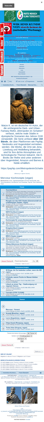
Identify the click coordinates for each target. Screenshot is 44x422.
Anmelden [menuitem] (40, 81)
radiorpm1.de (32, 375)
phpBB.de (30, 417)
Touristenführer (11, 190)
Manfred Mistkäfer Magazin (22, 54)
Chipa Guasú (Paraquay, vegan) (17, 323)
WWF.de (14, 60)
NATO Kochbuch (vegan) (15, 212)
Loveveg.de (18, 55)
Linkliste (5, 81)
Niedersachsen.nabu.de (29, 56)
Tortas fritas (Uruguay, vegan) (16, 328)
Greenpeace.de (22, 60)
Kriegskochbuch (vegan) (14, 228)
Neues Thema (6, 261)
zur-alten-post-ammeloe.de (9, 376)
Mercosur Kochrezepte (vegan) (17, 178)
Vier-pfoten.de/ (27, 55)
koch (10, 180)
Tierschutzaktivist (6, 182)
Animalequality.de (9, 55)
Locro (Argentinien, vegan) (15, 318)
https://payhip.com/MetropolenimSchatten (22, 169)
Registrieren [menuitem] (30, 81)
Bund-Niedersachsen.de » (25, 376)
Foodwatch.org (37, 55)
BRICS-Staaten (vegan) (14, 236)
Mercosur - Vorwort (13, 309)
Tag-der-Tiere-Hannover (35, 182)
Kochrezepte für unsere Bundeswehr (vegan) (22, 220)
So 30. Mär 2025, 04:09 (27, 287)
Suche (34, 261)
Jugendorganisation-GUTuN (21, 180)
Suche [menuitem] (42, 85)
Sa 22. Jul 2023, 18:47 (27, 324)
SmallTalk (15, 275)
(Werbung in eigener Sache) (22, 173)
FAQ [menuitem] (10, 81)
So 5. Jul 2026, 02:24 (27, 273)
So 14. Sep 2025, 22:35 (27, 280)
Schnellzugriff (2, 81)
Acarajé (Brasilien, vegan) (15, 313)
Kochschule (33, 180)
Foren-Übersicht (24, 372)
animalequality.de (23, 375)
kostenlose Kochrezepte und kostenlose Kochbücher (10, 372)
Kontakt (28, 419)
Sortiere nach (16, 336)
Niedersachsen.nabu (37, 376)
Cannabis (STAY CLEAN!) (15, 292)
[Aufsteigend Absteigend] (22, 339)
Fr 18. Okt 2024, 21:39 (27, 294)
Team (2, 184)
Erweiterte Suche (37, 261)
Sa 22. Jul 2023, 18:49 (27, 311)
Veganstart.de (18, 382)
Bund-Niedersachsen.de (15, 56)
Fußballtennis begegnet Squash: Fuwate (22, 40)
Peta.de (30, 60)
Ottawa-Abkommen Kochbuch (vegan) (19, 244)
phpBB (16, 415)
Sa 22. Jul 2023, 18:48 (27, 315)
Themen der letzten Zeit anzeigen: (17, 333)
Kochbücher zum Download (19, 182)
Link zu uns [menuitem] (21, 81)
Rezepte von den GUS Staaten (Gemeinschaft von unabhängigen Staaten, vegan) (24, 201)
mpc (38, 180)
